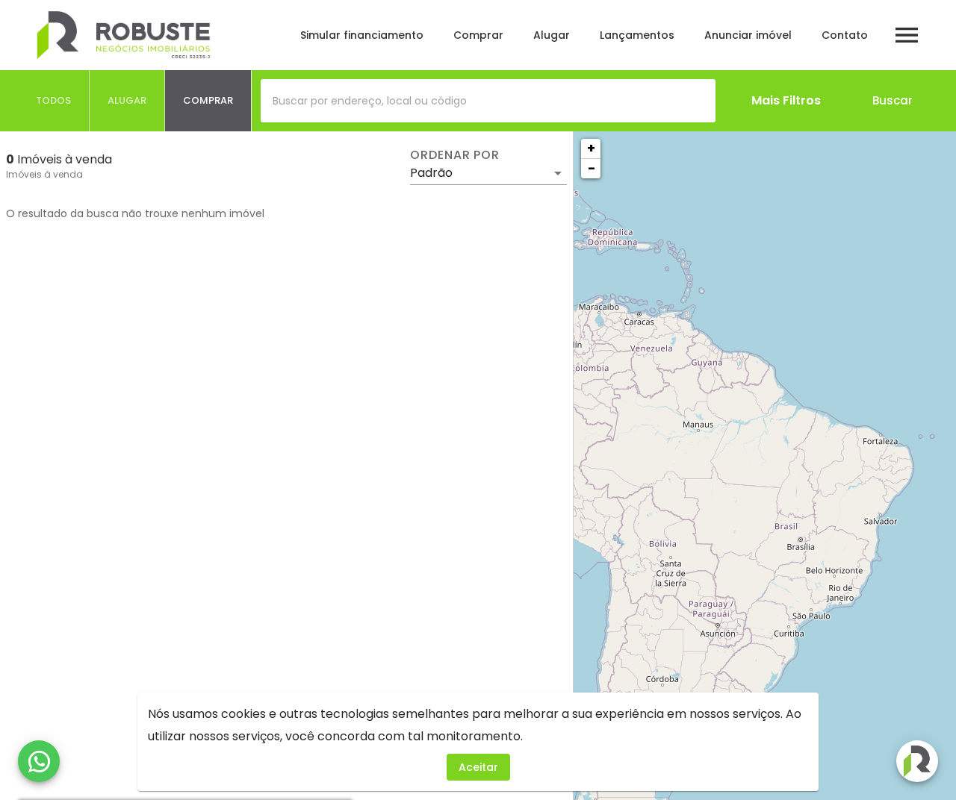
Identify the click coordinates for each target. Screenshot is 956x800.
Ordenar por (455, 155)
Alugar (551, 35)
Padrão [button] (431, 172)
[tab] (54, 100)
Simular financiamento (361, 35)
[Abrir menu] (907, 35)
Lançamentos (637, 35)
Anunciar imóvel (748, 35)
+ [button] (591, 148)
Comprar (478, 35)
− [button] (591, 168)
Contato (845, 35)
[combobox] (488, 100)
